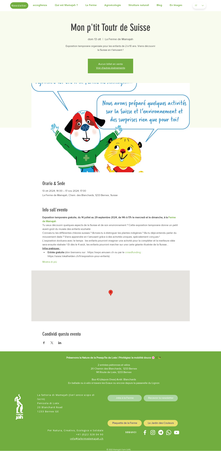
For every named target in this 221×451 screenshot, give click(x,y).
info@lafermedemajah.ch (86, 438)
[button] (68, 5)
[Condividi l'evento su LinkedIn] (59, 342)
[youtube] (176, 432)
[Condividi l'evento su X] (51, 342)
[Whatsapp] (169, 432)
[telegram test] (161, 432)
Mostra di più (49, 261)
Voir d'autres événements (110, 67)
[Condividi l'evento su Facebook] (43, 342)
